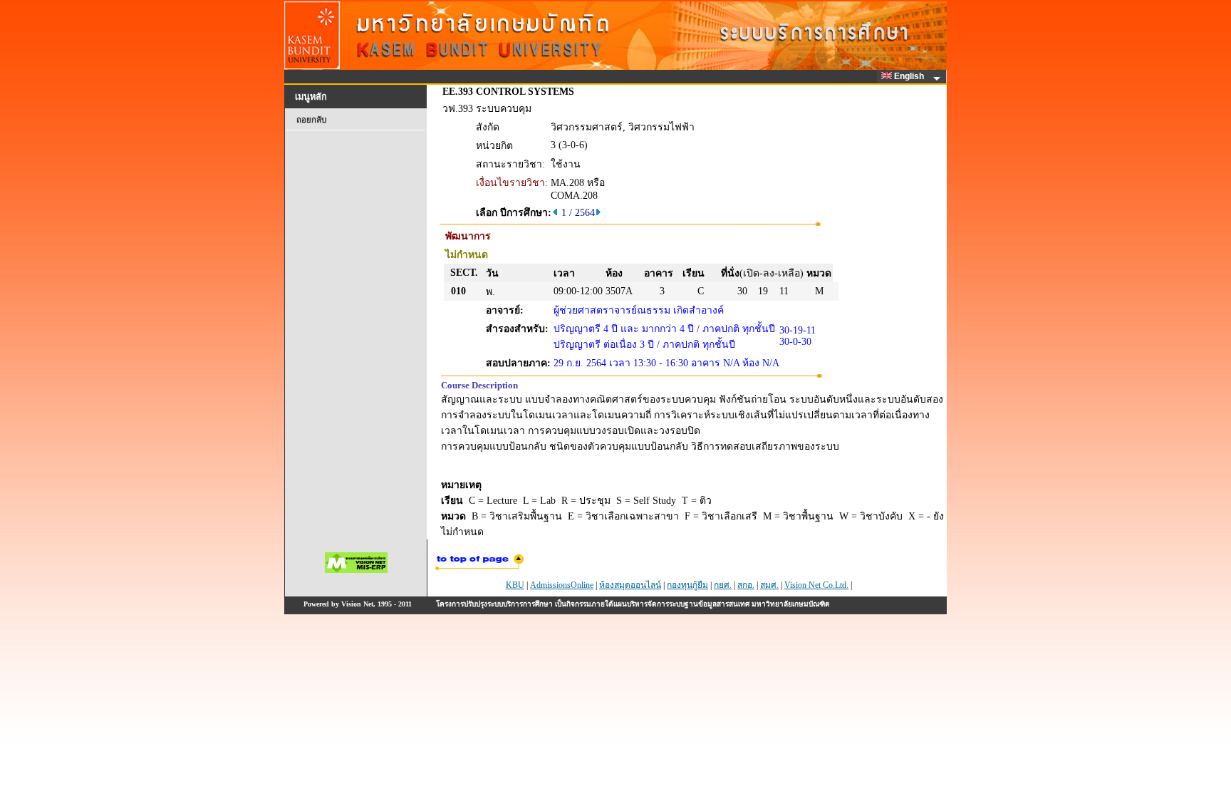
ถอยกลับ (311, 119)
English (910, 76)
